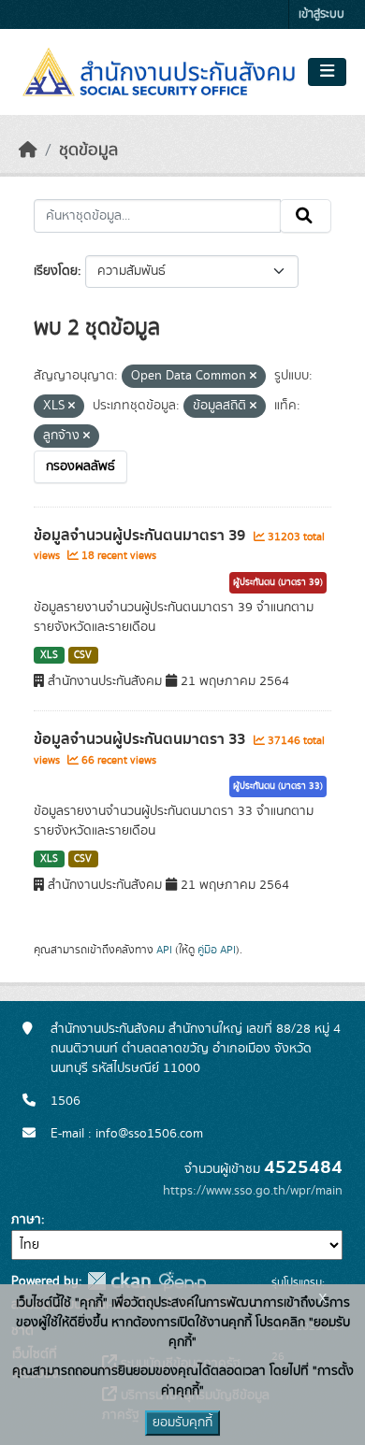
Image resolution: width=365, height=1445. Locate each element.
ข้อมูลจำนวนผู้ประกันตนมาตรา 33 (141, 739)
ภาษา (26, 1219)
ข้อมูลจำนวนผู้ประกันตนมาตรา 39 (141, 535)
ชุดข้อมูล (88, 150)
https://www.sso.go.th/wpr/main (253, 1190)
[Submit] (305, 216)
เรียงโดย (56, 271)
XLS (49, 655)
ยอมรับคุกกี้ (182, 1422)
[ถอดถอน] (253, 376)
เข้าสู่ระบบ (321, 14)
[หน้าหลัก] (28, 150)
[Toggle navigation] (327, 72)
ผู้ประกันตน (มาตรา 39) (278, 582)
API (164, 949)
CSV (83, 655)
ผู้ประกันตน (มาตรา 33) (278, 786)
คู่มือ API (216, 949)
